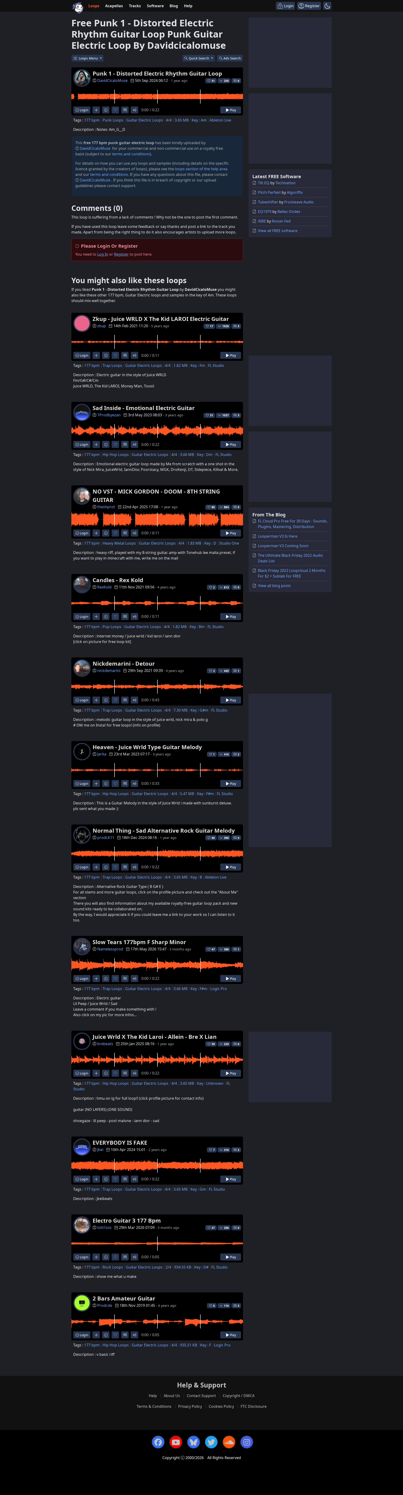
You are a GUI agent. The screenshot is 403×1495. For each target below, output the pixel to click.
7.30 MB (181, 710)
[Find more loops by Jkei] (96, 1179)
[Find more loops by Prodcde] (96, 1335)
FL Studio (216, 365)
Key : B (196, 877)
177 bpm (92, 120)
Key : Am (199, 120)
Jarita (101, 754)
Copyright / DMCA (238, 1395)
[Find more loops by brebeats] (96, 1073)
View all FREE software (277, 230)
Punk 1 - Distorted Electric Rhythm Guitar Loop (157, 73)
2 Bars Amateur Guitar (124, 1298)
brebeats (105, 1043)
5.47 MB (187, 793)
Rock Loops (113, 1267)
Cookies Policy (221, 1406)
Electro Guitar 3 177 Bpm (127, 1220)
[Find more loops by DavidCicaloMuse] (96, 110)
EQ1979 (264, 211)
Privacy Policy (190, 1406)
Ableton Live (220, 120)
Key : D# (201, 1267)
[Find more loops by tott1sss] (96, 1257)
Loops (93, 5)
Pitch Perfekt (269, 192)
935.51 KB (188, 1345)
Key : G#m (199, 710)
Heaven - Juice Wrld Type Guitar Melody (147, 747)
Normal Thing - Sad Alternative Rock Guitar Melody (164, 830)
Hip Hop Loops (116, 454)
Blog (174, 5)
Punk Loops (113, 120)
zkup (101, 325)
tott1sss (104, 1227)
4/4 (169, 120)
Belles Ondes (289, 211)
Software (155, 5)
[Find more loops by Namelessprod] (96, 978)
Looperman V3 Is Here (277, 536)
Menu (89, 58)
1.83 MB (194, 543)
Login (83, 110)
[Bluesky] (193, 1442)
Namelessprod (110, 949)
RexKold (104, 587)
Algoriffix (295, 192)
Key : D (210, 543)
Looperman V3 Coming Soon (283, 545)
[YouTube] (175, 1442)
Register (121, 254)
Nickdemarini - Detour (124, 663)
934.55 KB (182, 1267)
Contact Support (201, 1395)
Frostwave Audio (299, 202)
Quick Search (199, 58)
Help (188, 5)
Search (232, 58)
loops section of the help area (201, 168)
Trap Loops (112, 365)
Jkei (100, 1149)
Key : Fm (198, 365)
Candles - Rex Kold (118, 580)
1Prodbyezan (109, 414)
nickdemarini (108, 670)
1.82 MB (181, 365)
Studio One (229, 543)
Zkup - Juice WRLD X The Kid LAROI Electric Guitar (161, 319)
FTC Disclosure (254, 1406)
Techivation (285, 182)
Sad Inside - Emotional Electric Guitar (144, 408)
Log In (102, 254)
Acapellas (114, 5)
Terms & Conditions (154, 1406)
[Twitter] (211, 1442)
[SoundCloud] (229, 1442)
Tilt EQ (263, 182)
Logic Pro (218, 988)
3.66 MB (187, 454)
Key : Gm (198, 1189)
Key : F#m (205, 793)
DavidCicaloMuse (112, 80)
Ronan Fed (281, 221)
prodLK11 (105, 837)
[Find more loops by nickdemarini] (96, 700)
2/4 (168, 1267)
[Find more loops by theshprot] (96, 533)
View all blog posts (274, 585)
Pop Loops (112, 626)
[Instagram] (246, 1442)
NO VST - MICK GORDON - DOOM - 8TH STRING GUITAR (156, 495)
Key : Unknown (210, 1083)
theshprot (106, 506)
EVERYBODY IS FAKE (120, 1142)
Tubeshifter (268, 202)
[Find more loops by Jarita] (96, 783)
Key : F (205, 1345)
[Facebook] (158, 1442)
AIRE (262, 221)
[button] (327, 6)
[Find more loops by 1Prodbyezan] (96, 444)
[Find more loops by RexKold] (96, 616)
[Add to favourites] (115, 110)
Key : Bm (197, 626)
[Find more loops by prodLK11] (96, 867)
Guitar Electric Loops (144, 120)
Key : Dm (204, 454)
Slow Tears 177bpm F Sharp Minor (139, 942)
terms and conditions (131, 153)
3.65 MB (182, 120)
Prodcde (104, 1305)
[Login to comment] (125, 110)
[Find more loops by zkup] (96, 355)
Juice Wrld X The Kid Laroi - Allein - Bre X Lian (155, 1036)
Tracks (135, 5)
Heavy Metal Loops (119, 543)
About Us (172, 1395)
